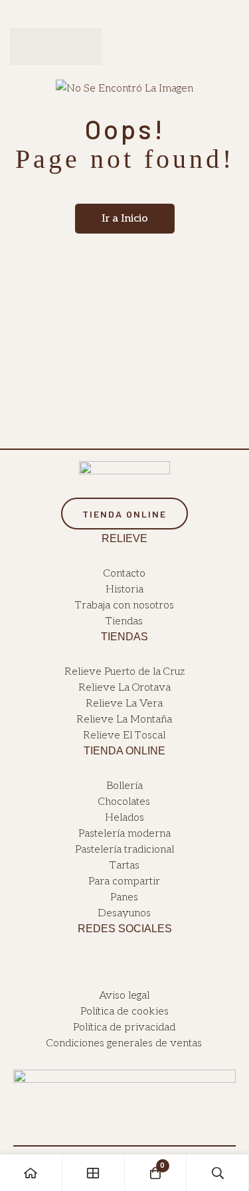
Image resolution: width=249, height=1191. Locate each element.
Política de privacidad (124, 1027)
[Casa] (31, 1173)
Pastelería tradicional (124, 849)
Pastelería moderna (124, 833)
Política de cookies (124, 1011)
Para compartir (124, 881)
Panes (124, 897)
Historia (124, 589)
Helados (124, 817)
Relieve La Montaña (124, 719)
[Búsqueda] (218, 1173)
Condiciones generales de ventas (124, 1043)
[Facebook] (118, 963)
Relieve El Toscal (124, 735)
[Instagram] (133, 963)
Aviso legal (124, 995)
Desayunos (124, 913)
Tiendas (124, 621)
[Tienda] (93, 1173)
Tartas (124, 865)
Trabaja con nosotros (124, 605)
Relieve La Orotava (124, 687)
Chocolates (124, 802)
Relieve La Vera (124, 703)
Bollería (124, 786)
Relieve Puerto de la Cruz (124, 672)
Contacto (124, 573)
